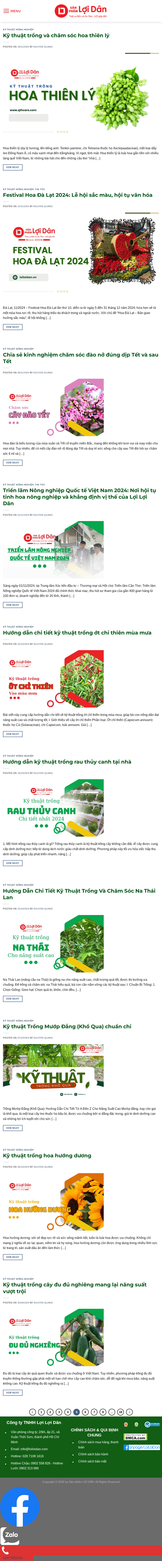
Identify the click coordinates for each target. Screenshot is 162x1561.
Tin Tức (40, 189)
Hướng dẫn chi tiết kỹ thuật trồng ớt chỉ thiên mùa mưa (77, 633)
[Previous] (32, 1412)
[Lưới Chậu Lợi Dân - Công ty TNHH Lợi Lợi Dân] (80, 11)
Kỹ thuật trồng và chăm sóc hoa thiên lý (56, 35)
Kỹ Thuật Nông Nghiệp (18, 29)
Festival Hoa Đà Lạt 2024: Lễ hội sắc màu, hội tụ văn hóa (78, 195)
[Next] (129, 1412)
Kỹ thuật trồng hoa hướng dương (47, 1155)
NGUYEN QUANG (43, 47)
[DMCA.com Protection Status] (135, 1436)
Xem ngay (12, 167)
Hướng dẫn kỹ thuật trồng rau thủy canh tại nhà (67, 762)
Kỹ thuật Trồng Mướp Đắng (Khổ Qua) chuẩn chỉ (67, 1026)
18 (120, 1412)
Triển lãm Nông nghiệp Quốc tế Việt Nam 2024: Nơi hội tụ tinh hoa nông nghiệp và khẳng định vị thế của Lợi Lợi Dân (79, 497)
